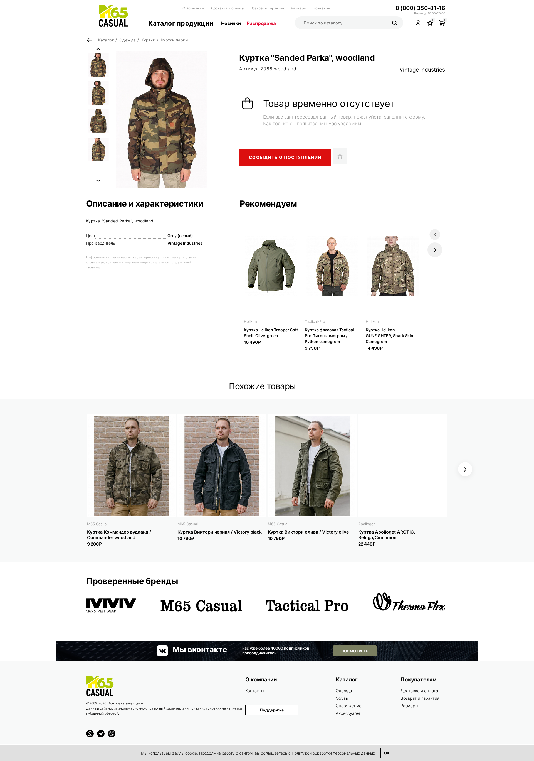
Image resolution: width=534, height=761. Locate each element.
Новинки (231, 23)
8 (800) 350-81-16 (420, 8)
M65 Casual (97, 524)
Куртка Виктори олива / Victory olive (308, 532)
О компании (261, 679)
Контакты (321, 8)
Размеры (298, 8)
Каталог (347, 679)
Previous (98, 49)
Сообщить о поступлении (285, 157)
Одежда (344, 690)
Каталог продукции (181, 23)
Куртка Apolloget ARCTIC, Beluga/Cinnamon (386, 534)
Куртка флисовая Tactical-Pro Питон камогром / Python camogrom (330, 335)
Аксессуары (348, 713)
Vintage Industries (422, 70)
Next (98, 181)
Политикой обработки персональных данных (333, 753)
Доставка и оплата (227, 8)
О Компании (193, 8)
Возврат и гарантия (267, 8)
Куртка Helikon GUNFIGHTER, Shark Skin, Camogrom (390, 335)
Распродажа (261, 23)
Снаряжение (349, 705)
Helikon (250, 321)
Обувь (342, 698)
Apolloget (366, 524)
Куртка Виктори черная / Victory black (219, 532)
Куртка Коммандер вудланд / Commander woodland (119, 534)
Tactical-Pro (315, 321)
